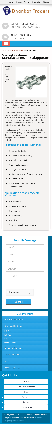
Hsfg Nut (7, 335)
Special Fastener (10, 342)
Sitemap (46, 2)
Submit (19, 301)
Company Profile (22, 2)
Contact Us (35, 2)
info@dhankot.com (21, 35)
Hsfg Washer (9, 339)
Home (10, 2)
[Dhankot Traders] (26, 17)
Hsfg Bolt (7, 331)
